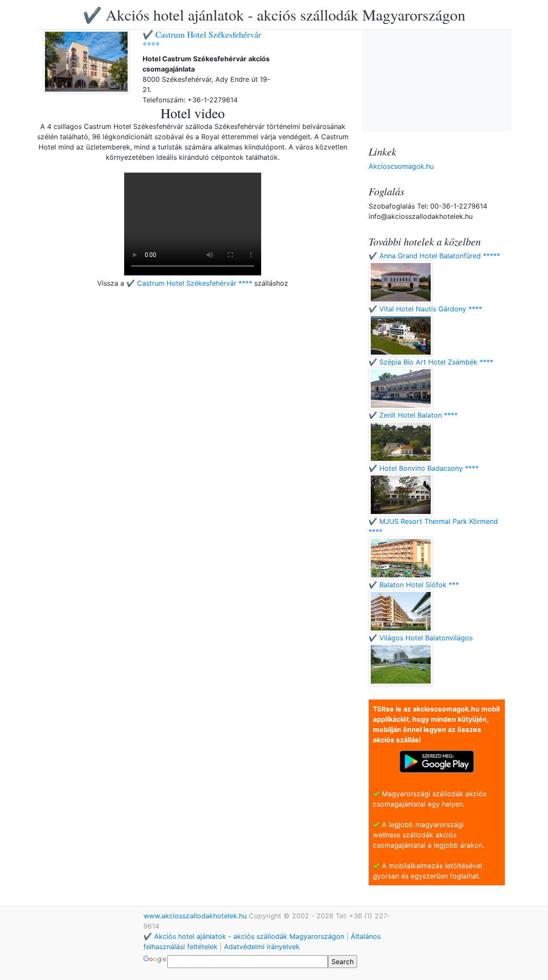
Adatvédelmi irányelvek (262, 946)
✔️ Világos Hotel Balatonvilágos (421, 637)
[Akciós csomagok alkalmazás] (437, 760)
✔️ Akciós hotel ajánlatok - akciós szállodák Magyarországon (274, 14)
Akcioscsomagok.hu (401, 166)
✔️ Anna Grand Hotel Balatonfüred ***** (434, 255)
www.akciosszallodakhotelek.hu (196, 915)
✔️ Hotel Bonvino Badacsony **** (424, 468)
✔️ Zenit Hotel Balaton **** (413, 415)
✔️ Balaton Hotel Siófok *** (414, 584)
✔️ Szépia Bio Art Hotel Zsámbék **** (431, 362)
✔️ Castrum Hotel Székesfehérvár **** (202, 40)
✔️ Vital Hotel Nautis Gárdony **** (425, 309)
